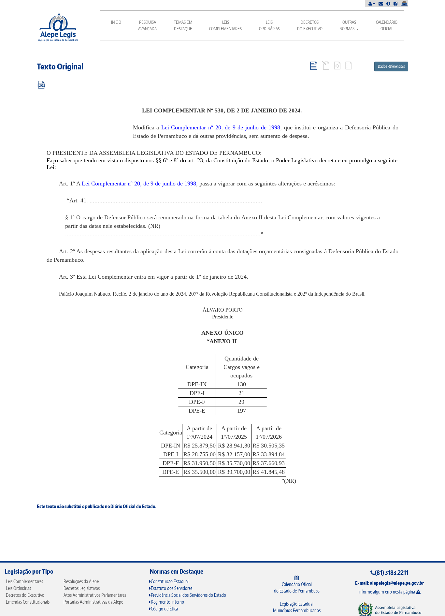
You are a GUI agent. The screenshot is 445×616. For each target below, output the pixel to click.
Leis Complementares (225, 25)
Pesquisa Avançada (147, 25)
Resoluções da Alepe (81, 581)
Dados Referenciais (391, 66)
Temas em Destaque (183, 25)
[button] (371, 3)
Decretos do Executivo (310, 25)
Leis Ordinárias (269, 25)
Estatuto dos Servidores (171, 588)
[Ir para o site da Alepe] (389, 609)
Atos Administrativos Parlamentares (95, 595)
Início (116, 22)
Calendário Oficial (386, 25)
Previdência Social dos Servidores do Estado (188, 595)
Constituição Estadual (170, 581)
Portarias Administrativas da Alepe (93, 602)
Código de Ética (164, 608)
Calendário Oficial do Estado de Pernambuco (297, 587)
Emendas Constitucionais (28, 602)
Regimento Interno (167, 602)
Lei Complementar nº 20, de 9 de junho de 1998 (220, 127)
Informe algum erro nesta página (387, 591)
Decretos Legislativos (82, 588)
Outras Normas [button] (347, 25)
